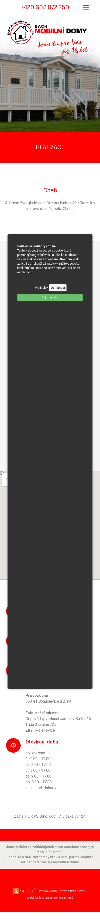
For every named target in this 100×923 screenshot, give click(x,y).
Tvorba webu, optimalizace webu (62, 891)
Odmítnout (58, 287)
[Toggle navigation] (85, 7)
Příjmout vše (50, 297)
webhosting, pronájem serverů (50, 897)
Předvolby (41, 287)
